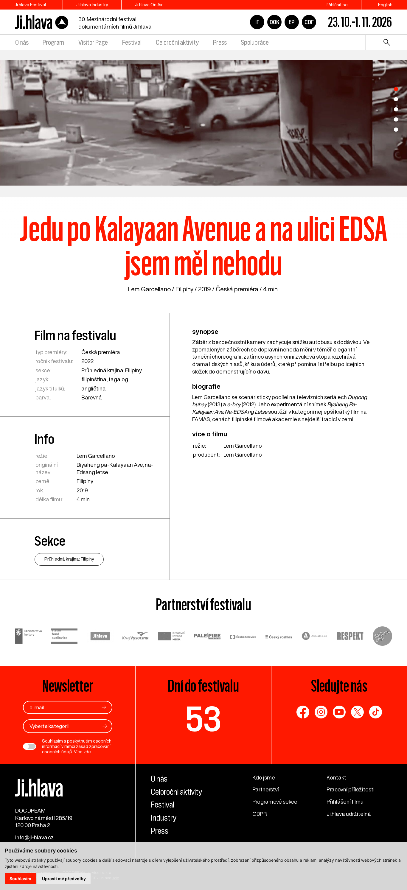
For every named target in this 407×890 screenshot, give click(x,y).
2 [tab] (396, 99)
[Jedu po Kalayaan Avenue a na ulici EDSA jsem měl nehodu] (203, 123)
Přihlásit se (337, 4)
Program (53, 42)
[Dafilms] (382, 637)
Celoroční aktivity (177, 42)
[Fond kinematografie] (64, 636)
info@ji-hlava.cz (34, 837)
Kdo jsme (263, 777)
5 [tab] (396, 129)
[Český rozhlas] (278, 637)
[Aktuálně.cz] (314, 636)
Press (220, 42)
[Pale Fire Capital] (207, 637)
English (385, 4)
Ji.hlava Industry (92, 4)
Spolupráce (255, 42)
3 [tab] (396, 109)
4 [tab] (396, 119)
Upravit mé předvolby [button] (64, 878)
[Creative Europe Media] (171, 636)
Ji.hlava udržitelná (349, 813)
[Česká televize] (243, 637)
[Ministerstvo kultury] (28, 636)
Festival (132, 42)
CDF (309, 22)
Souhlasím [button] (20, 878)
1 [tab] (396, 89)
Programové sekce (274, 801)
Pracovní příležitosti (351, 789)
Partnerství (265, 789)
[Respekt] (350, 637)
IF (257, 22)
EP (292, 22)
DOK (274, 22)
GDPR (259, 813)
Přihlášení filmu (345, 801)
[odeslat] (104, 707)
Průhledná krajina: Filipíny (111, 370)
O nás (22, 42)
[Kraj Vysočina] (135, 637)
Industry (163, 817)
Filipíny (184, 289)
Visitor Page (93, 42)
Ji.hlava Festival (30, 4)
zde (87, 752)
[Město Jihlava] (100, 637)
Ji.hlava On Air (149, 4)
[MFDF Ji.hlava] (42, 22)
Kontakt (336, 777)
